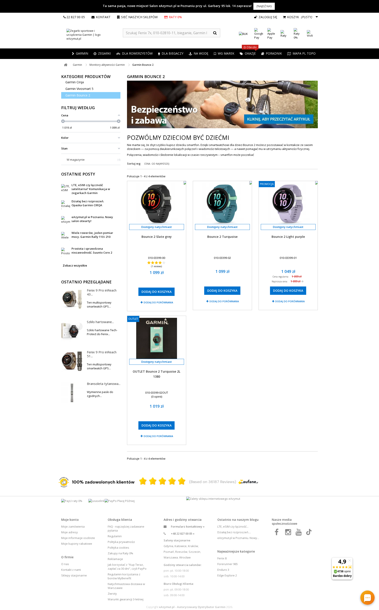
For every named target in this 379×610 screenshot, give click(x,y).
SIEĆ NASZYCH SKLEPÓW (139, 17)
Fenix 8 (222, 558)
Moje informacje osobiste (78, 538)
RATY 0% (175, 17)
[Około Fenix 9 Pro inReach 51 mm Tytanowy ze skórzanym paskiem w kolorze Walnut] (72, 361)
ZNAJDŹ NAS (264, 6)
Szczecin (194, 552)
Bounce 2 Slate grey (156, 237)
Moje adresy (69, 532)
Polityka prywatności (121, 542)
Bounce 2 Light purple (288, 237)
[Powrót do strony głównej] (65, 65)
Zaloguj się (267, 17)
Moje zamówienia (73, 526)
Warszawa (171, 557)
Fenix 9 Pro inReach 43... (101, 292)
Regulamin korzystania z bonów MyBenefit (124, 576)
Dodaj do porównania (158, 302)
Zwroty (112, 594)
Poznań (169, 552)
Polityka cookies (118, 548)
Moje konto (70, 520)
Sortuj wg (134, 163)
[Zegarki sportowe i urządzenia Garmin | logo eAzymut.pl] (92, 35)
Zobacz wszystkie (75, 265)
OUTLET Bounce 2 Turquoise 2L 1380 (156, 374)
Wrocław (185, 557)
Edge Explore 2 (227, 575)
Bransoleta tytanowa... (103, 383)
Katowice (181, 546)
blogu (254, 520)
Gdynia (168, 546)
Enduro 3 (223, 570)
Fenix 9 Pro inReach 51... (101, 354)
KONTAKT (103, 17)
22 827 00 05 (75, 17)
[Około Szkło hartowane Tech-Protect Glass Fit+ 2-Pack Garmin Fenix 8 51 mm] (72, 331)
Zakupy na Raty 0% (120, 553)
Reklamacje (115, 559)
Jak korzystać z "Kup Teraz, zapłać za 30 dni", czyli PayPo (127, 567)
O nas (65, 564)
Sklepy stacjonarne (74, 575)
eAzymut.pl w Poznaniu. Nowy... (238, 538)
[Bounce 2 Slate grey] (156, 203)
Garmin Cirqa (74, 82)
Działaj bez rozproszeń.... (234, 532)
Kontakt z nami (71, 570)
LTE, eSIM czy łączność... (232, 526)
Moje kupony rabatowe (76, 544)
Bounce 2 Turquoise (222, 237)
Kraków (193, 546)
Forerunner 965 (227, 564)
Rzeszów (181, 552)
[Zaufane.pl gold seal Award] (64, 482)
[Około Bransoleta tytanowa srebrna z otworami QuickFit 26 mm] (72, 393)
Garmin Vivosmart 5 (79, 89)
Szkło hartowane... (100, 322)
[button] (102, 53)
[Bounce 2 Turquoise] (222, 203)
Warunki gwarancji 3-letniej (125, 599)
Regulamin (115, 536)
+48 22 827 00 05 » (183, 533)
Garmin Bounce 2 (77, 95)
